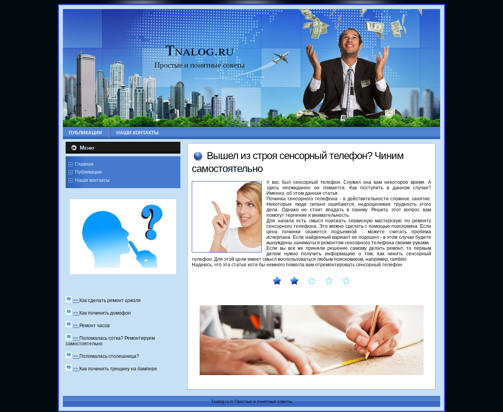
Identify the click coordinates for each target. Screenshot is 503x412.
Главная (84, 164)
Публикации (88, 172)
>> (76, 300)
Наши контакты (92, 180)
